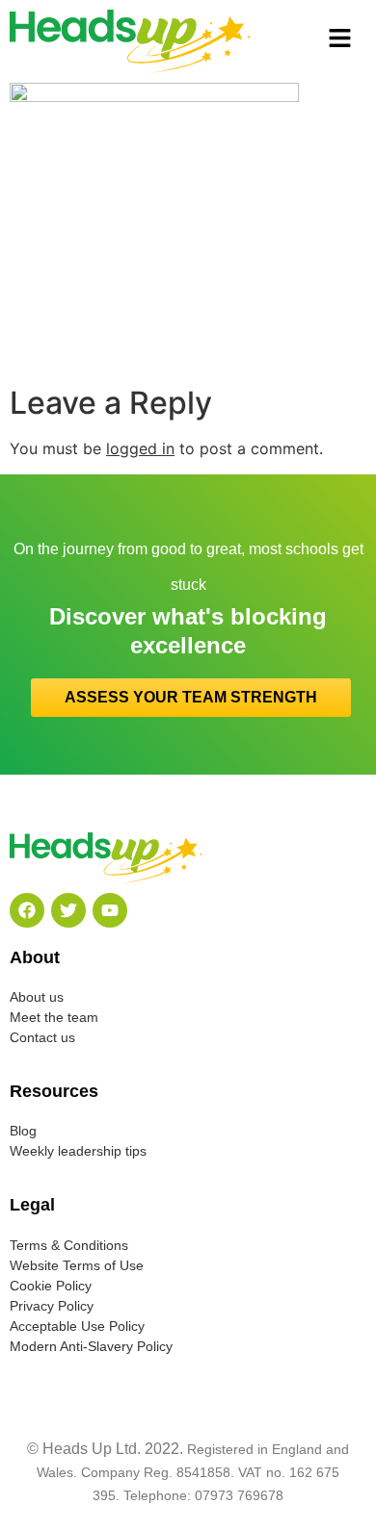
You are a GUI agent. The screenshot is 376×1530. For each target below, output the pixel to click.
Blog (23, 1130)
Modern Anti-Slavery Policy (91, 1346)
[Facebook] (27, 910)
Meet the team (54, 1017)
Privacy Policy (52, 1305)
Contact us (42, 1037)
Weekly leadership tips (78, 1151)
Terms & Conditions (69, 1245)
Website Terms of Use (77, 1265)
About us (37, 997)
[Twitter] (68, 910)
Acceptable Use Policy (77, 1326)
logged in (140, 448)
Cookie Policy (51, 1285)
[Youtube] (110, 910)
